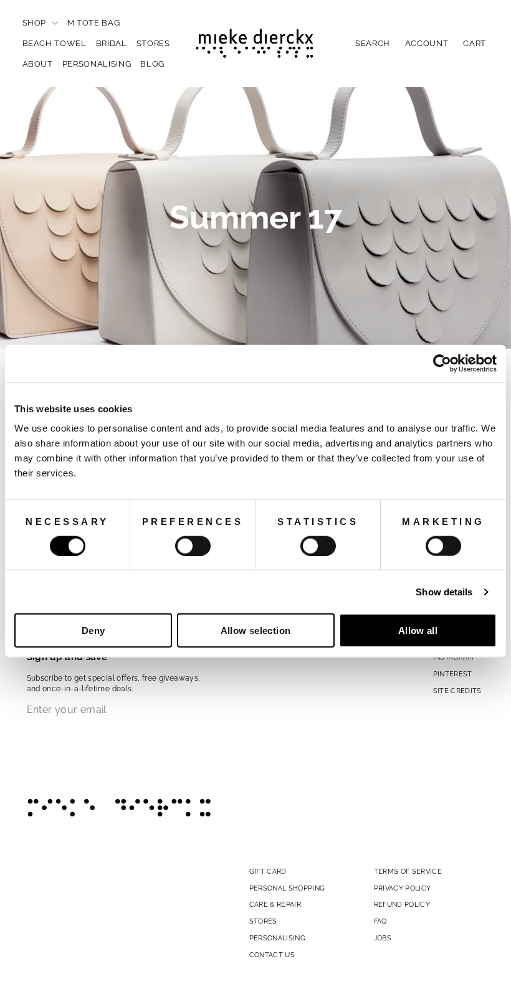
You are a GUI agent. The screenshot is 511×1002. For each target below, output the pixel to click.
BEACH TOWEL (54, 43)
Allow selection (256, 630)
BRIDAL (111, 43)
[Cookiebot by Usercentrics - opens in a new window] (442, 363)
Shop (35, 22)
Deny (93, 630)
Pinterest (452, 673)
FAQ (380, 921)
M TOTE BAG (93, 22)
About (37, 64)
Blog (152, 64)
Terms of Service (408, 871)
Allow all (417, 630)
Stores (153, 43)
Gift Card (268, 871)
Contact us (272, 954)
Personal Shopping (287, 888)
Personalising (96, 64)
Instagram (453, 657)
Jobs (382, 937)
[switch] (193, 545)
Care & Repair (275, 904)
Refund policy (402, 904)
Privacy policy (402, 888)
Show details (444, 591)
